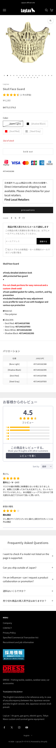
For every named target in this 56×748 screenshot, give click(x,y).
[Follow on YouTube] (26, 727)
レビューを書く (28, 455)
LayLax (6, 84)
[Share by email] (23, 218)
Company (7, 622)
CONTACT (7, 627)
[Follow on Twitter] (11, 727)
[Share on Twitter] (15, 218)
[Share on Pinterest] (19, 218)
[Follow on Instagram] (19, 727)
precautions (28, 210)
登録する (43, 241)
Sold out (28, 151)
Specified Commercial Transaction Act (20, 637)
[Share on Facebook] (11, 218)
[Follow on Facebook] (4, 727)
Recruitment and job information (18, 642)
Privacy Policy (9, 632)
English (27, 735)
